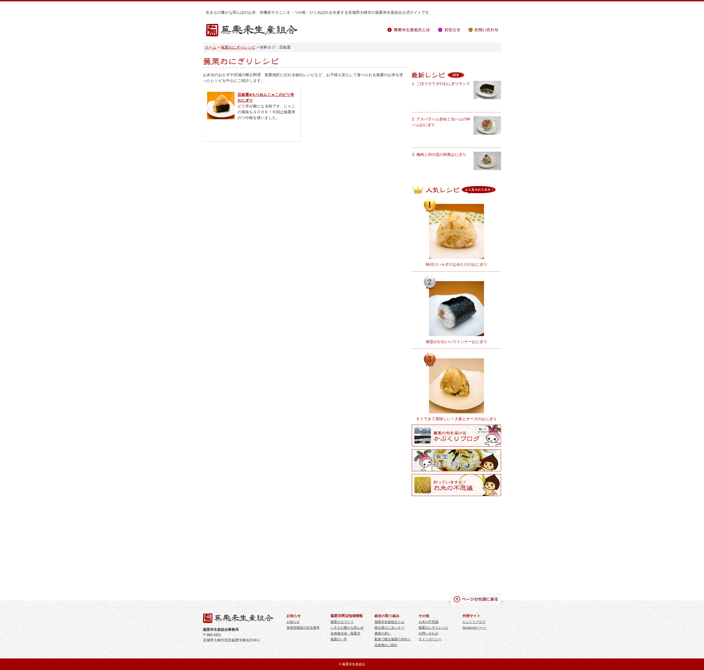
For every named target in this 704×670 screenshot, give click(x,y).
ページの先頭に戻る (476, 599)
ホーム (210, 47)
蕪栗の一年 (339, 639)
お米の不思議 (428, 622)
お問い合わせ (483, 30)
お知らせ (449, 30)
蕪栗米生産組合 (252, 30)
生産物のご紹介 (386, 645)
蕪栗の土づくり (342, 622)
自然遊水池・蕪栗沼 (345, 633)
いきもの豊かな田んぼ (347, 628)
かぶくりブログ (474, 622)
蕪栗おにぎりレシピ (238, 47)
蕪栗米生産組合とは (408, 30)
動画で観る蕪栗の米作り (393, 639)
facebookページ (474, 628)
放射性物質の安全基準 (303, 628)
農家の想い (383, 633)
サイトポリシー (430, 639)
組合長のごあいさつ (389, 628)
